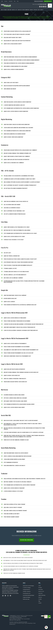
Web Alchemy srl (13, 615)
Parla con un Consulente (38, 1)
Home (2, 9)
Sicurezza (31, 9)
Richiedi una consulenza (26, 539)
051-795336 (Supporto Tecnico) (15, 616)
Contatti (41, 9)
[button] (26, 31)
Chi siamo (5, 9)
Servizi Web (9, 9)
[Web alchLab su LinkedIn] (45, 6)
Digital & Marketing (25, 9)
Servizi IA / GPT (14, 9)
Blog (39, 9)
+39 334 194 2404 (42, 4)
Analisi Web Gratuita (47, 1)
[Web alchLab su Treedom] (40, 6)
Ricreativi (28, 618)
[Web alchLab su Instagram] (44, 6)
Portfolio (35, 9)
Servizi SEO (20, 9)
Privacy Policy (30, 623)
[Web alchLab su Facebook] (42, 6)
